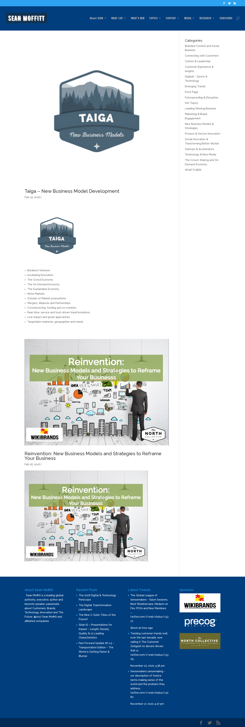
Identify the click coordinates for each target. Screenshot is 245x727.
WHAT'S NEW (193, 170)
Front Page (191, 92)
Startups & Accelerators (199, 149)
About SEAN (96, 18)
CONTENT (171, 18)
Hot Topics (191, 102)
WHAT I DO (117, 18)
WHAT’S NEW (137, 18)
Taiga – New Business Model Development (72, 191)
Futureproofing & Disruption (201, 97)
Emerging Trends (195, 86)
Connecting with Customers (202, 55)
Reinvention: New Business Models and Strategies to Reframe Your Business (93, 456)
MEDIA (187, 18)
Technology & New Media (200, 154)
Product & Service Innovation (202, 133)
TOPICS (153, 18)
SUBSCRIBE (226, 18)
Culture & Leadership (198, 61)
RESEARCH (205, 18)
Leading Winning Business (200, 108)
